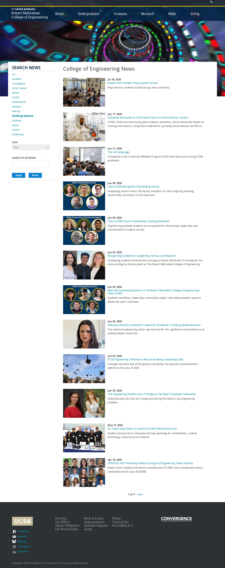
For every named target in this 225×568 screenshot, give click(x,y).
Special (15, 92)
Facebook (23, 531)
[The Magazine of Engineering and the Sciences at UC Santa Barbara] (176, 520)
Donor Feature (19, 88)
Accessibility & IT (123, 525)
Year (14, 142)
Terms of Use (120, 522)
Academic (16, 79)
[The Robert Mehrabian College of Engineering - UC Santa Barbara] (29, 17)
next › (140, 494)
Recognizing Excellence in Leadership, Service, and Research (142, 255)
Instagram (23, 546)
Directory (61, 518)
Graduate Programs (96, 525)
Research (147, 13)
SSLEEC (16, 97)
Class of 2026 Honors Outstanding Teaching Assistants (138, 221)
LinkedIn (22, 551)
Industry (16, 111)
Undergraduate (88, 13)
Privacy (116, 518)
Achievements (19, 102)
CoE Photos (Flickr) (66, 529)
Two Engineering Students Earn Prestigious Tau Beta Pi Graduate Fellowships (152, 394)
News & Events (93, 518)
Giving (195, 13)
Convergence (18, 83)
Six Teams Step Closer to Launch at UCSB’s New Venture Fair (142, 428)
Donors (15, 130)
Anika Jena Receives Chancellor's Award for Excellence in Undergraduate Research (154, 325)
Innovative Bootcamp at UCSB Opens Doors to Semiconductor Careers (148, 117)
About (59, 13)
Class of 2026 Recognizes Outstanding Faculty (133, 186)
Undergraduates (94, 522)
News (172, 13)
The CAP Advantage (119, 152)
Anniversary (18, 134)
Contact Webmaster (67, 525)
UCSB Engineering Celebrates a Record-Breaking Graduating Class (145, 359)
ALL (14, 74)
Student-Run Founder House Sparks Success (133, 83)
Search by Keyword (24, 158)
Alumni (15, 125)
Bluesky (21, 541)
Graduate (120, 13)
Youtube (22, 536)
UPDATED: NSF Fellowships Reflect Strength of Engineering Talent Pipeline (150, 463)
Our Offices (62, 522)
